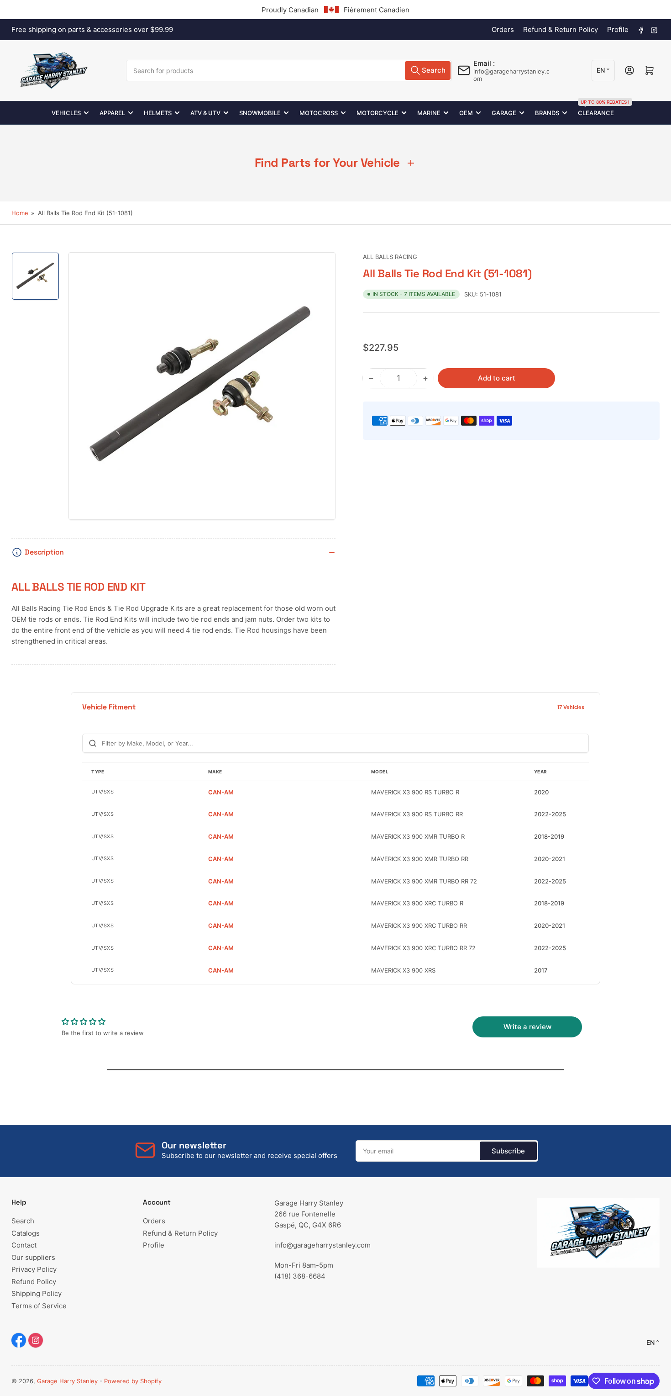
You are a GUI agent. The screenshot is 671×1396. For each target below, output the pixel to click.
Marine (428, 112)
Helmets (158, 112)
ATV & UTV (205, 112)
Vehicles (66, 112)
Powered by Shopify (133, 1381)
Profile (618, 29)
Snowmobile (260, 112)
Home (19, 213)
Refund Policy (33, 1281)
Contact (24, 1245)
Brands (547, 112)
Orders (503, 29)
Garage (504, 112)
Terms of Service (39, 1305)
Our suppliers (33, 1257)
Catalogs (25, 1233)
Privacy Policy (34, 1269)
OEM (466, 112)
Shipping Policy (36, 1293)
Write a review (527, 1026)
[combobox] (289, 70)
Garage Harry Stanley (67, 1381)
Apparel (112, 112)
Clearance (596, 108)
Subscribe (508, 1151)
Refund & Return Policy (560, 29)
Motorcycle (377, 112)
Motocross (318, 112)
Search (22, 1220)
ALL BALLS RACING (390, 256)
